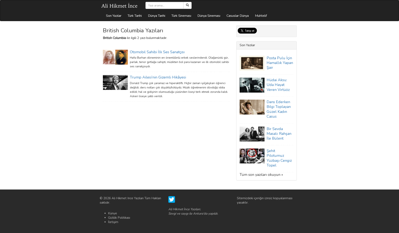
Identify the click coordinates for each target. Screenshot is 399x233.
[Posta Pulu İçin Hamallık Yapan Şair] (252, 62)
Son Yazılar (113, 15)
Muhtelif (261, 15)
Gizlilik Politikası (119, 218)
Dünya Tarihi (156, 15)
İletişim (113, 222)
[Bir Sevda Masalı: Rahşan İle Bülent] (252, 134)
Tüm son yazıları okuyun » (261, 174)
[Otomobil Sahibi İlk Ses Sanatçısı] (115, 57)
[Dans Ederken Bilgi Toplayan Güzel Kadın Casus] (252, 107)
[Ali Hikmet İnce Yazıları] (119, 5)
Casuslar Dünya (238, 15)
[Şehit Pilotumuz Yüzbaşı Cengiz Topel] (252, 155)
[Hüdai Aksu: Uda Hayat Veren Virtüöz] (252, 85)
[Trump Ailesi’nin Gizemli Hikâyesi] (115, 82)
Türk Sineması (181, 15)
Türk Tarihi (135, 15)
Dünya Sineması (208, 15)
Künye (112, 213)
